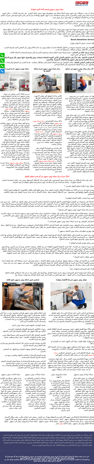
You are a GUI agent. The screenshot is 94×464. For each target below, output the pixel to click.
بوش (61, 423)
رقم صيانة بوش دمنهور (46, 161)
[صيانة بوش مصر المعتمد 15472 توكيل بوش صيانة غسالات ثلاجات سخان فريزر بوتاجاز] (81, 3)
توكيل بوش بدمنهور (16, 163)
